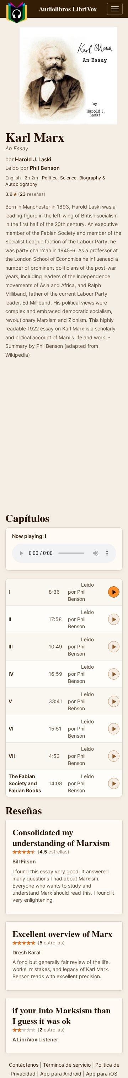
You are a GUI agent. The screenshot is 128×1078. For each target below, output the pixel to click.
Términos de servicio (67, 1065)
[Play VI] (113, 728)
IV (11, 674)
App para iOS (101, 1074)
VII (12, 756)
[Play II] (113, 619)
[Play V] (113, 701)
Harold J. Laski (33, 159)
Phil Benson (45, 168)
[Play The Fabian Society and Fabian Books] (113, 783)
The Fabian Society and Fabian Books (25, 783)
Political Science (59, 177)
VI (11, 729)
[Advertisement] (64, 437)
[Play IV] (113, 674)
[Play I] (113, 592)
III (11, 646)
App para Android (60, 1074)
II (10, 619)
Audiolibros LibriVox (68, 9)
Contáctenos (23, 1065)
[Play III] (113, 646)
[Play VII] (113, 756)
